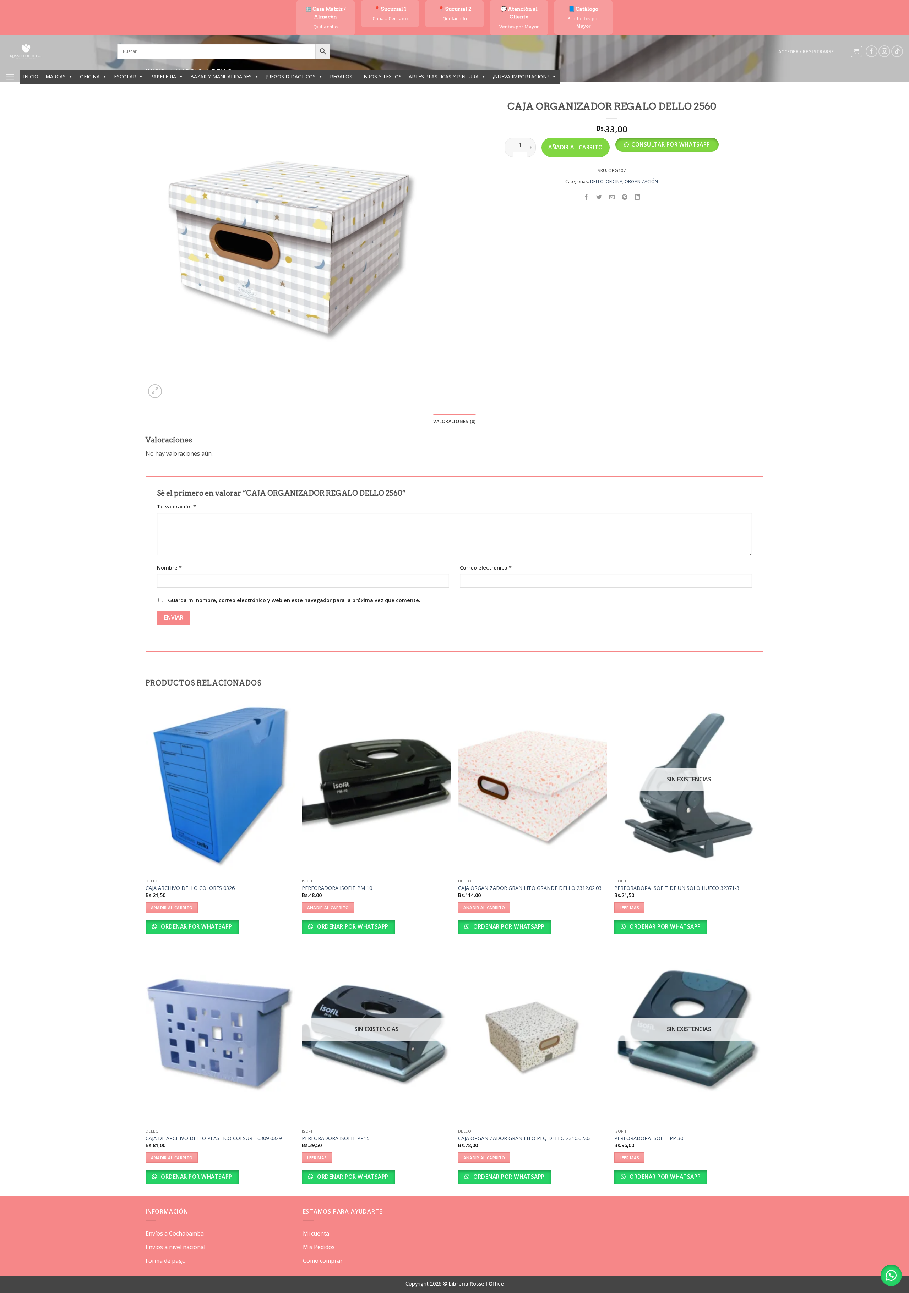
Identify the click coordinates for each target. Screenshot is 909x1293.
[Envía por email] (612, 197)
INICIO (30, 76)
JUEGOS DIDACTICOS (291, 76)
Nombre (169, 567)
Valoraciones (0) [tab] (454, 421)
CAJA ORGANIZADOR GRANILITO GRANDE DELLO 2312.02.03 (530, 888)
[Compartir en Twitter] (599, 197)
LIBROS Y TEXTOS (380, 76)
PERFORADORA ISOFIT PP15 (335, 1138)
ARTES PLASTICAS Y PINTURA (444, 76)
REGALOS (341, 76)
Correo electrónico (486, 567)
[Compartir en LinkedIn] (637, 197)
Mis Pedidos (319, 1247)
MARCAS (55, 76)
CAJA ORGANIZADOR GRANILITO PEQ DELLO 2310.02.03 (524, 1138)
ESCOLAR (125, 76)
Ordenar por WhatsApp (195, 926)
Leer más (629, 907)
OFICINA (90, 76)
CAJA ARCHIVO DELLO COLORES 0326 (190, 888)
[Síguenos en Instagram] (884, 51)
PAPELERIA (163, 76)
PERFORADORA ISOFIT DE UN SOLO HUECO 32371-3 (676, 888)
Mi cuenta (316, 1233)
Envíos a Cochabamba (175, 1233)
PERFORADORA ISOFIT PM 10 (337, 888)
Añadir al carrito (575, 147)
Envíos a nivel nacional (175, 1247)
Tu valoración (176, 506)
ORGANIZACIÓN (641, 181)
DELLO (597, 181)
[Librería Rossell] (56, 51)
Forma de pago (166, 1261)
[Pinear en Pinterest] (625, 197)
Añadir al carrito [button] (172, 907)
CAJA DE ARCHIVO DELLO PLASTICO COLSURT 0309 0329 (214, 1138)
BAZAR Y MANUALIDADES (221, 76)
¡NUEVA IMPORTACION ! (521, 76)
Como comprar (323, 1261)
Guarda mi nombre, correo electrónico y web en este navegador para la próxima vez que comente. (294, 600)
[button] (806, 51)
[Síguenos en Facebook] (871, 51)
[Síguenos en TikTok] (897, 51)
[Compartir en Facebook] (586, 197)
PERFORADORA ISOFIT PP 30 (648, 1138)
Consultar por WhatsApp (670, 144)
